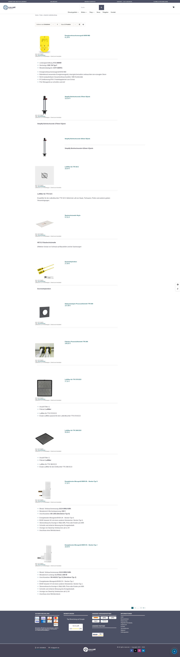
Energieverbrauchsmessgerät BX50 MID (77, 35)
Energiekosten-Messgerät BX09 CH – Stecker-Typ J (81, 545)
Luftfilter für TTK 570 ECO (73, 379)
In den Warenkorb (44, 43)
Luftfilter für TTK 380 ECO (73, 430)
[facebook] (131, 650)
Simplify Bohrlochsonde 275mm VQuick (77, 96)
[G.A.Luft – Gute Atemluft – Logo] (10, 4)
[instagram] (139, 650)
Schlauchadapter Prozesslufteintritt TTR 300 (79, 303)
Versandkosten (41, 55)
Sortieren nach (43, 24)
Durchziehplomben (71, 261)
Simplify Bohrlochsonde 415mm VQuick (77, 138)
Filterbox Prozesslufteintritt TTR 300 (76, 341)
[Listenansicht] (83, 24)
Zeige (66, 24)
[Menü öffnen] (174, 651)
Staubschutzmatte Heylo (72, 215)
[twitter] (135, 650)
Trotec (41, 15)
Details (45, 45)
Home (36, 15)
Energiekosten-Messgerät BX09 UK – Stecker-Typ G (81, 481)
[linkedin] (143, 650)
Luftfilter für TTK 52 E (72, 167)
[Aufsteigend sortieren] (57, 24)
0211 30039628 (127, 1)
